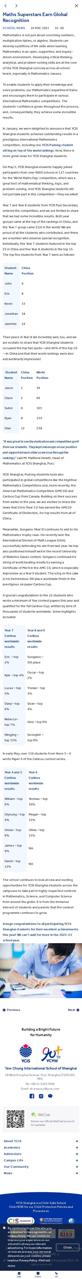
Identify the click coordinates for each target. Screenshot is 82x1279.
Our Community (16, 1167)
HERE (20, 1206)
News (8, 1173)
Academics (12, 1147)
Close (68, 1247)
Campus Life (13, 1160)
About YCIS (13, 1141)
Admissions (13, 1154)
